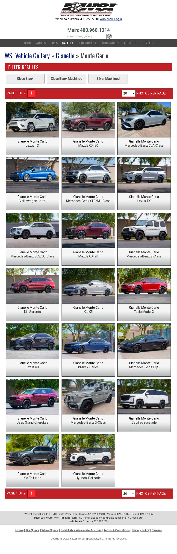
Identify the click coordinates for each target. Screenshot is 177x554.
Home (27, 42)
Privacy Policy (141, 530)
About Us (130, 42)
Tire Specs (32, 530)
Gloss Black (25, 78)
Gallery (67, 42)
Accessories (111, 42)
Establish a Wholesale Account (81, 530)
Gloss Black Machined (66, 78)
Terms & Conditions (117, 530)
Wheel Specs (50, 530)
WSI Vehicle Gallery (27, 55)
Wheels (41, 42)
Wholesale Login (111, 19)
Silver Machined (108, 78)
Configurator (87, 42)
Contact (148, 42)
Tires (54, 42)
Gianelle (65, 55)
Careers (157, 530)
